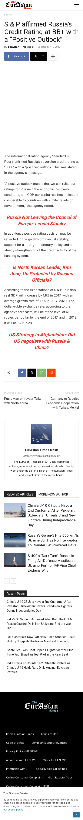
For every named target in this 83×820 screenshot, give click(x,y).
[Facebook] (22, 373)
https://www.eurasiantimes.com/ (41, 455)
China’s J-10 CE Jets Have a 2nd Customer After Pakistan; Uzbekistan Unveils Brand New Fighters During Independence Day (52, 515)
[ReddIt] (51, 373)
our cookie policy (13, 809)
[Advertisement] (41, 107)
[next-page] (13, 581)
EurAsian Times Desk (21, 46)
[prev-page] (7, 581)
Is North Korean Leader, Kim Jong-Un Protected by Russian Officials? (41, 274)
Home (8, 15)
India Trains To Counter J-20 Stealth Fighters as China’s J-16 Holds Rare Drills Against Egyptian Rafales (38, 667)
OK (76, 814)
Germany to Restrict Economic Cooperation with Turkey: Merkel (62, 403)
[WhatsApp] (41, 373)
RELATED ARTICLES (20, 494)
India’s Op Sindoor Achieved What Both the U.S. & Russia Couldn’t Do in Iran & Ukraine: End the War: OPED (39, 624)
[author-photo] (41, 444)
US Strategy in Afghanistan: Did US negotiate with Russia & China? (41, 341)
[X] (31, 373)
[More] (53, 56)
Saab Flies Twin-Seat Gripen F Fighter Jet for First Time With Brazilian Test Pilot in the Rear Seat (40, 652)
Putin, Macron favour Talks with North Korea (23, 401)
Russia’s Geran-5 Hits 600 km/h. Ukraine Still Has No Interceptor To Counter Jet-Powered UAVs (53, 540)
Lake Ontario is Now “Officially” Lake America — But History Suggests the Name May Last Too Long (41, 639)
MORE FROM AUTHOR (53, 494)
